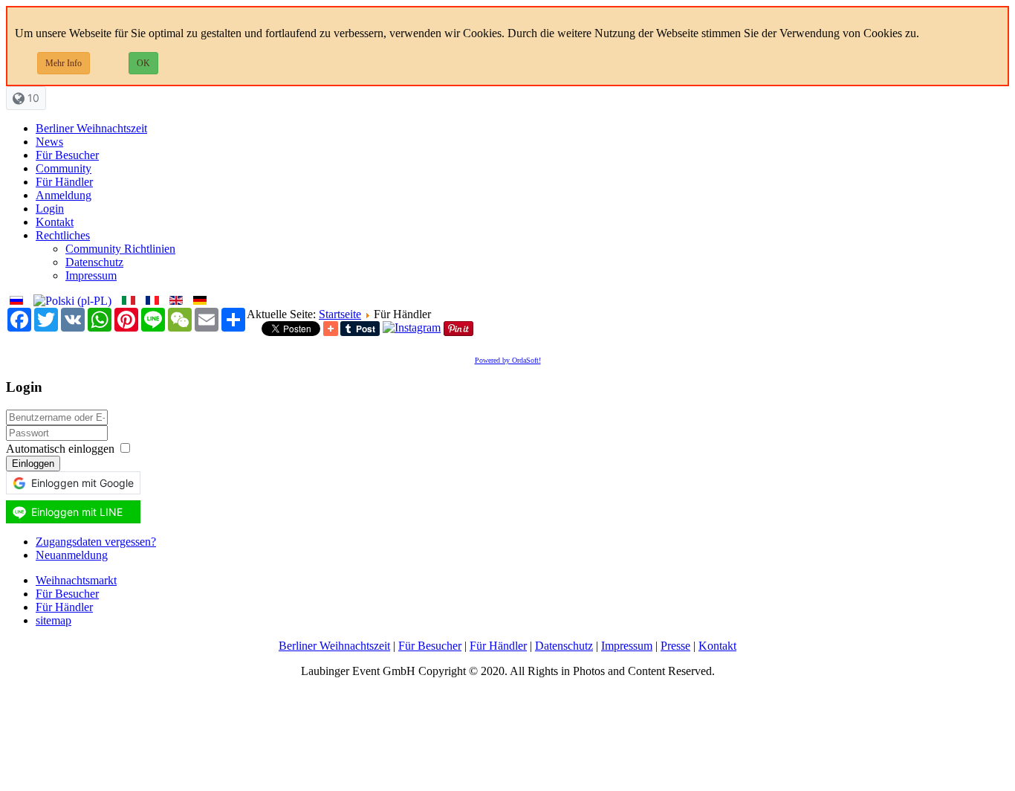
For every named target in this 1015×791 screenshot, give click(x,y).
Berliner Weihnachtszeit (91, 128)
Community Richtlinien (120, 248)
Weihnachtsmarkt (76, 580)
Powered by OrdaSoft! (508, 360)
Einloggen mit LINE (77, 512)
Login (50, 208)
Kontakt (55, 222)
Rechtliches (63, 235)
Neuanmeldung (72, 555)
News (49, 141)
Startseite (340, 314)
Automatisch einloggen (60, 448)
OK (143, 63)
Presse (675, 645)
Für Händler (64, 181)
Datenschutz (94, 262)
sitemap (53, 620)
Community (63, 168)
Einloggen (33, 463)
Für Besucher (67, 155)
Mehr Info (63, 63)
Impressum (91, 275)
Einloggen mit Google (82, 483)
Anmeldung (63, 195)
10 (32, 97)
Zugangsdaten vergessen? (96, 541)
